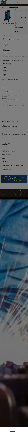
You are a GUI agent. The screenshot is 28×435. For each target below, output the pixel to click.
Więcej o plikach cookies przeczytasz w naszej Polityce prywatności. (7, 430)
